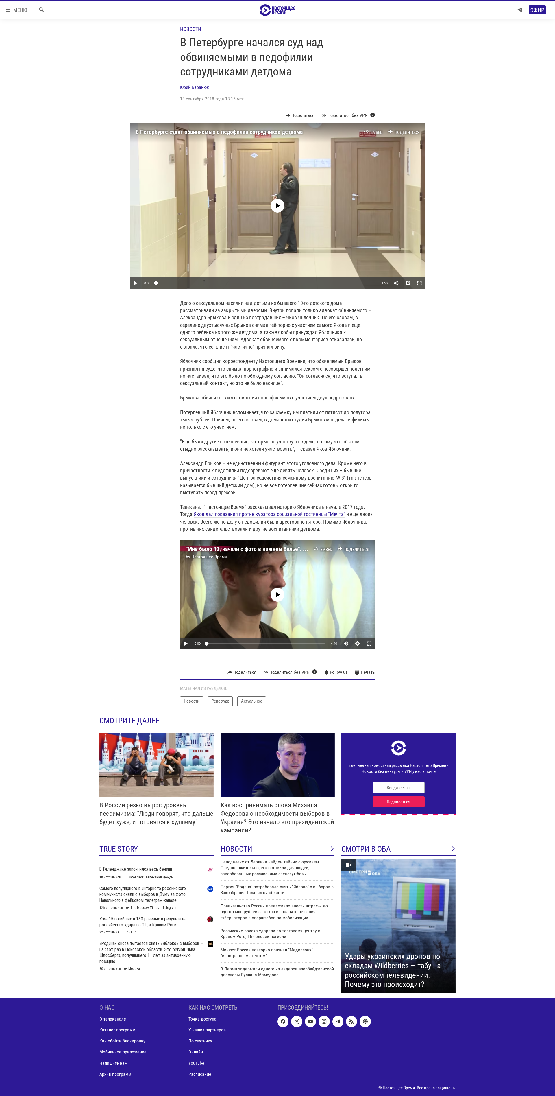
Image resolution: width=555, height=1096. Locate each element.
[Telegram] (520, 9)
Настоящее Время (209, 556)
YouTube (196, 1063)
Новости (190, 29)
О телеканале (112, 1019)
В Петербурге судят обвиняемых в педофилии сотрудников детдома (219, 131)
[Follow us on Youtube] (310, 1021)
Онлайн (195, 1052)
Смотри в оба (366, 849)
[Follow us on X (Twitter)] (296, 1021)
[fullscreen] (419, 283)
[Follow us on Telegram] (337, 1021)
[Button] (300, 115)
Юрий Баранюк (194, 87)
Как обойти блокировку (122, 1041)
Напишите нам (113, 1063)
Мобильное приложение (123, 1052)
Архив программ (115, 1074)
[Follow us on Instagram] (324, 1021)
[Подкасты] (365, 1021)
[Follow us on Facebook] (283, 1021)
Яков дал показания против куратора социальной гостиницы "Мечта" (269, 514)
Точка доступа (202, 1019)
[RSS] (351, 1021)
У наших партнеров (207, 1030)
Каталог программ (117, 1030)
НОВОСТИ (236, 849)
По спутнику (200, 1041)
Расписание (199, 1074)
